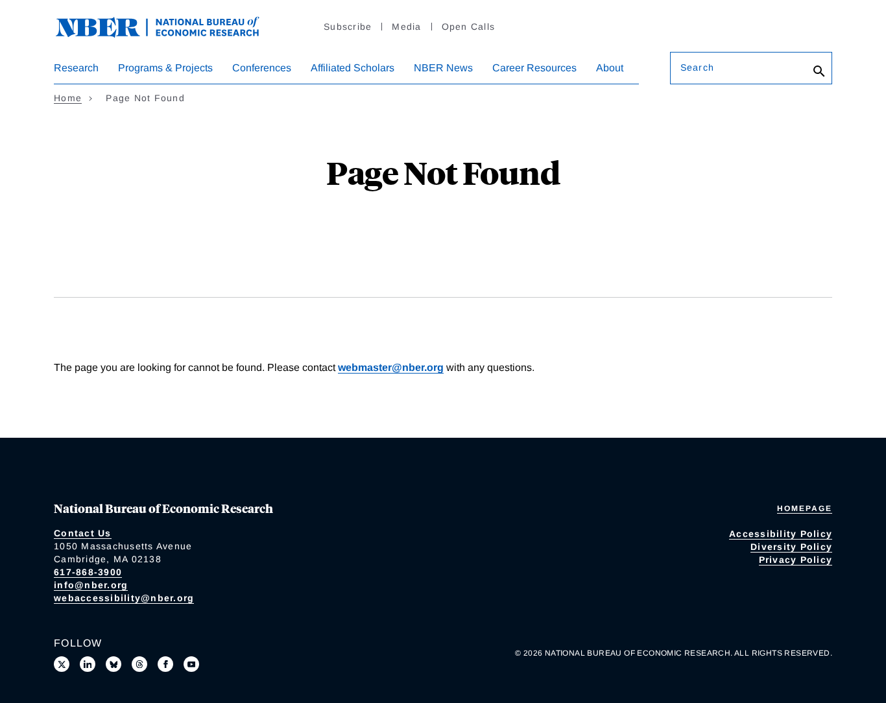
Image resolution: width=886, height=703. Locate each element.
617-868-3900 (88, 572)
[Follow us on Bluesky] (113, 664)
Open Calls (469, 26)
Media (406, 26)
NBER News (443, 67)
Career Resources (534, 67)
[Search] (819, 71)
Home (68, 98)
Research (76, 67)
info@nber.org (91, 585)
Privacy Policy (796, 559)
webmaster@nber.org (391, 367)
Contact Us (83, 533)
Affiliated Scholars (352, 67)
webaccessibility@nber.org (124, 598)
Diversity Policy (791, 547)
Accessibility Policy (780, 534)
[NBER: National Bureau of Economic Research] (168, 25)
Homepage (804, 508)
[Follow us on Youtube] (191, 664)
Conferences (261, 67)
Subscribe (348, 26)
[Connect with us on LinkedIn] (87, 664)
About (609, 67)
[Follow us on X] (61, 664)
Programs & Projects (165, 67)
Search (697, 67)
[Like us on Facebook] (165, 664)
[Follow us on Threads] (139, 664)
